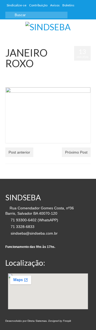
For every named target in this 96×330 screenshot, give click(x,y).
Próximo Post (76, 152)
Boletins (68, 73)
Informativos (13, 79)
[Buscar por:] (36, 15)
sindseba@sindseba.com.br (34, 233)
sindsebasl (20, 73)
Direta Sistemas (37, 320)
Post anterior (19, 152)
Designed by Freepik (59, 321)
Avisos (56, 73)
